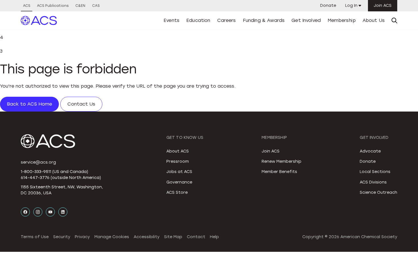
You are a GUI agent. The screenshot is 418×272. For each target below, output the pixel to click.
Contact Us (81, 104)
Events (171, 20)
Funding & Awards (264, 20)
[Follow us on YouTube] (50, 212)
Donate (328, 5)
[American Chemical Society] (39, 20)
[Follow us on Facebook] (25, 212)
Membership (342, 20)
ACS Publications (53, 6)
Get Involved (306, 20)
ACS (26, 6)
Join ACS (383, 5)
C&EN (80, 6)
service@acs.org (38, 162)
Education (198, 20)
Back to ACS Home (29, 104)
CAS (96, 6)
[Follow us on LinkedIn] (62, 212)
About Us (374, 20)
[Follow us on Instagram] (37, 212)
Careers (226, 20)
